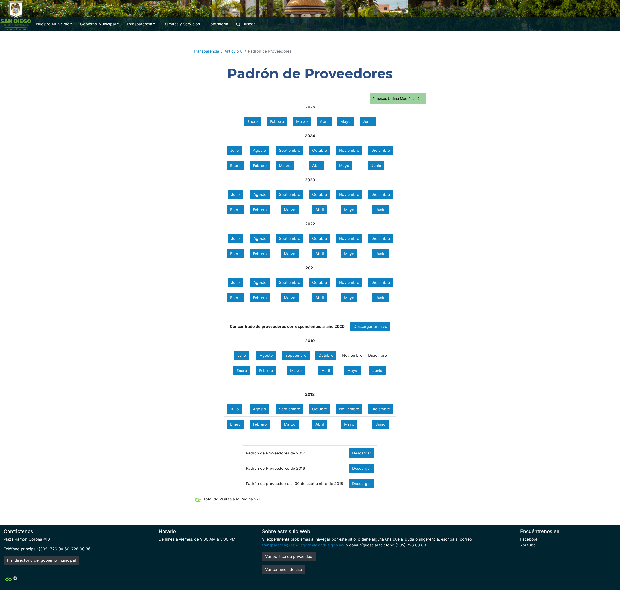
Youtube (527, 545)
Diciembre (380, 150)
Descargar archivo (370, 326)
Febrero (277, 121)
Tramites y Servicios (181, 24)
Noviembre (349, 150)
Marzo (302, 121)
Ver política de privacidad (288, 556)
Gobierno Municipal (98, 24)
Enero (252, 121)
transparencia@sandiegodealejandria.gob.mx (303, 545)
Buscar (248, 24)
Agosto (259, 150)
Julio (234, 150)
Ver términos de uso (283, 569)
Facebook (529, 539)
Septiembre (289, 150)
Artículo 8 (234, 51)
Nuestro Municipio (53, 24)
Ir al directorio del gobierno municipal (41, 560)
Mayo (346, 121)
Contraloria (218, 24)
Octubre (319, 150)
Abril (324, 121)
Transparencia (139, 24)
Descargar (361, 453)
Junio (368, 121)
